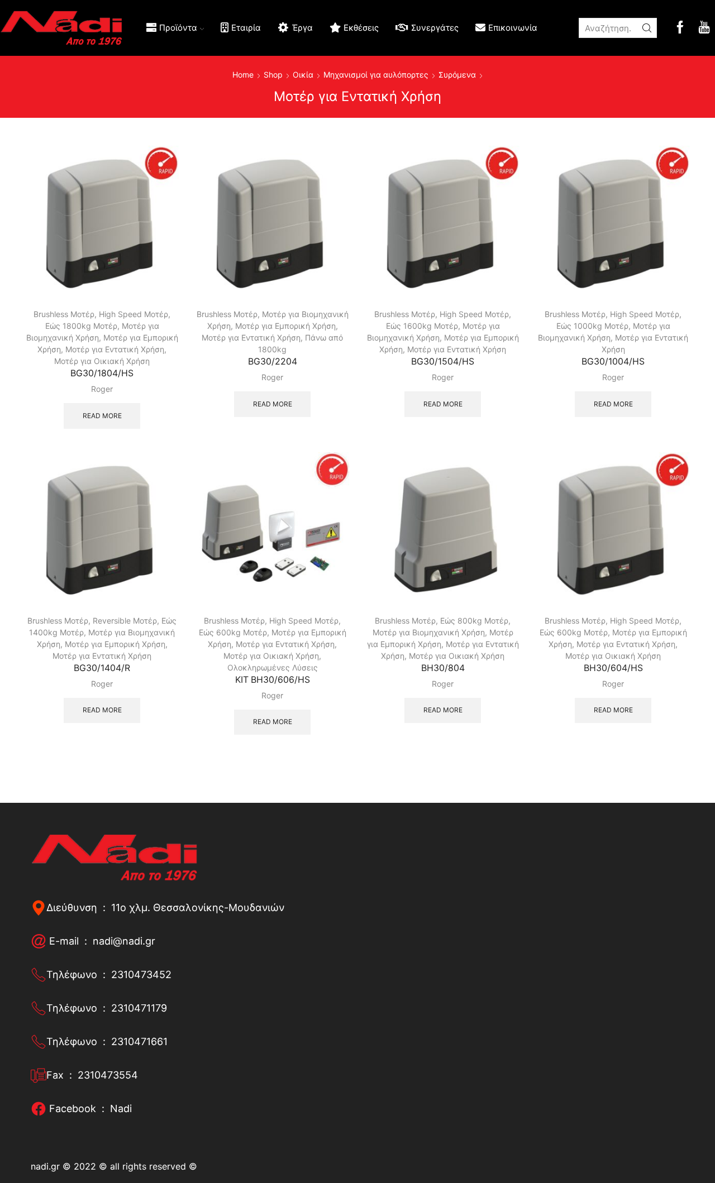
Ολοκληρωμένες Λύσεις (272, 667)
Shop (273, 74)
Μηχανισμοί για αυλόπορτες (375, 74)
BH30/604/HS (613, 668)
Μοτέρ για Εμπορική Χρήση (285, 326)
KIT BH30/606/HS (272, 679)
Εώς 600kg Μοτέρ (233, 632)
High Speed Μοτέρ (133, 314)
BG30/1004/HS (613, 361)
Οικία (303, 74)
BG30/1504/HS (442, 361)
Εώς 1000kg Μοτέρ (592, 326)
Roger (102, 389)
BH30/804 (443, 668)
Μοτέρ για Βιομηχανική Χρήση (429, 632)
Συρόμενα (457, 74)
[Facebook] (680, 28)
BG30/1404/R (102, 668)
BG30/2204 (272, 361)
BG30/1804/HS (102, 373)
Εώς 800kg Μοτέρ (474, 620)
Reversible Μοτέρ (125, 620)
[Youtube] (704, 28)
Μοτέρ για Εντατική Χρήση (114, 349)
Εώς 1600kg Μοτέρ (422, 326)
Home (243, 74)
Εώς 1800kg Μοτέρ (81, 326)
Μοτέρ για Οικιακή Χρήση (102, 361)
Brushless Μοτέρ (64, 314)
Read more (102, 415)
